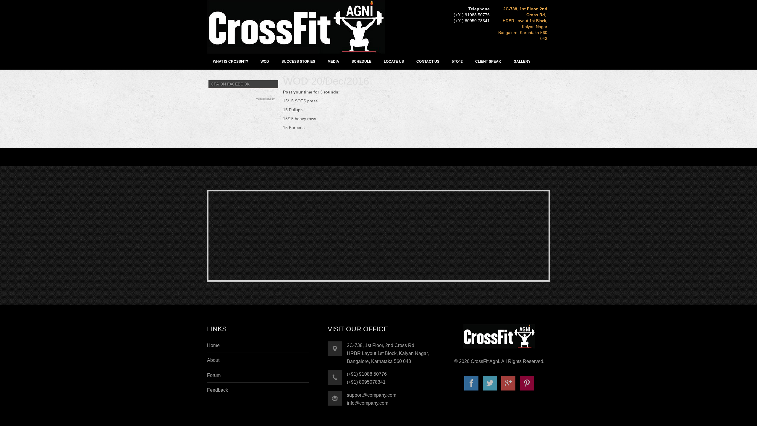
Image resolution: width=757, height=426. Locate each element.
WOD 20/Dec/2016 (326, 81)
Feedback (217, 390)
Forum (214, 375)
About (213, 360)
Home (213, 345)
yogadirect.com (265, 98)
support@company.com (371, 395)
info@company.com (367, 403)
